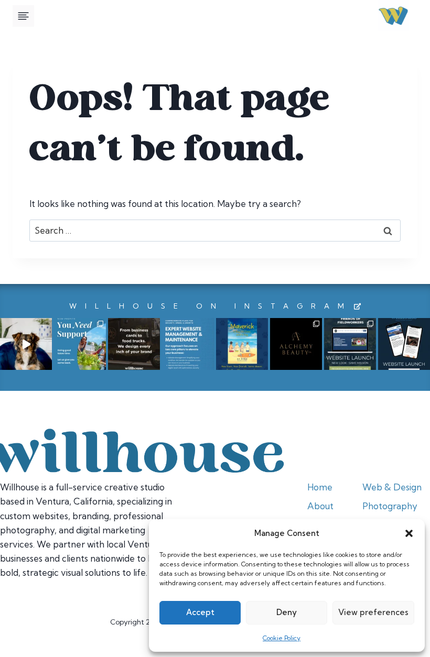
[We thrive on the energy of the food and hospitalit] (134, 344)
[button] (409, 533)
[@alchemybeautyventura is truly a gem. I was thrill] (296, 344)
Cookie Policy (281, 638)
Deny (286, 612)
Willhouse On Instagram (210, 306)
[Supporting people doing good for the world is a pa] (80, 344)
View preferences (373, 612)
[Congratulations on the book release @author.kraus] (242, 344)
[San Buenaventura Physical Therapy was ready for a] (404, 344)
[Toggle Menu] (23, 16)
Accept (200, 612)
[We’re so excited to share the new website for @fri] (350, 344)
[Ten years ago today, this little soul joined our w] (26, 344)
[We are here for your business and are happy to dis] (188, 344)
